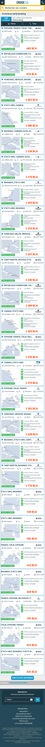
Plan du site (23, 721)
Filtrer (13, 24)
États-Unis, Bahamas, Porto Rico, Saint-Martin (17, 651)
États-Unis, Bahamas (14, 208)
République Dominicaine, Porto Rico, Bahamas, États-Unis (18, 54)
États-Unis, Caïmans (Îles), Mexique (18, 157)
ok (37, 700)
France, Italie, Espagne (12, 545)
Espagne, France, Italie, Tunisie (18, 28)
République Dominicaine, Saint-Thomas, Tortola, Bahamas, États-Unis (18, 285)
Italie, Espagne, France (12, 625)
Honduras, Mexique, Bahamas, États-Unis (18, 80)
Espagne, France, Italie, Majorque (18, 337)
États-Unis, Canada (13, 105)
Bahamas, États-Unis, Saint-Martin (18, 440)
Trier (34, 24)
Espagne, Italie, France (15, 388)
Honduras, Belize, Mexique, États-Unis (18, 234)
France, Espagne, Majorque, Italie (17, 598)
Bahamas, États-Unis (14, 182)
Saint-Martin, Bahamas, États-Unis (18, 465)
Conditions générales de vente (23, 718)
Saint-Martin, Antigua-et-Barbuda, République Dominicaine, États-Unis (18, 260)
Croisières (4, 683)
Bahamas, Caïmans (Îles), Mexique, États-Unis (18, 131)
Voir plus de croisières (22, 678)
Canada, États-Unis (13, 311)
